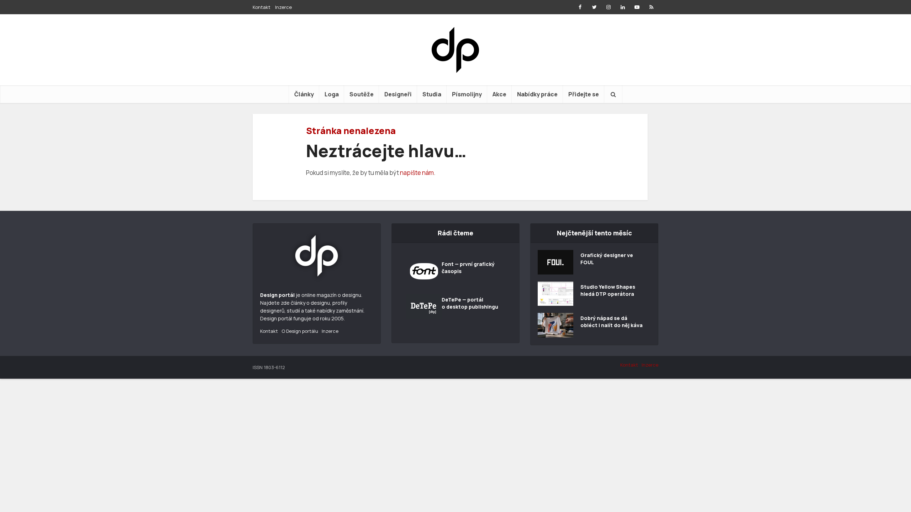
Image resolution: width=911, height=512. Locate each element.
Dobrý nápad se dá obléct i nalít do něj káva (611, 322)
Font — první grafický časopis (468, 267)
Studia (431, 94)
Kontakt (261, 7)
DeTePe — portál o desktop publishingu (470, 303)
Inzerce (283, 7)
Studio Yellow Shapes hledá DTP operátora (607, 290)
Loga (332, 94)
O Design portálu (299, 331)
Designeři (398, 94)
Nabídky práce (537, 94)
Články (304, 94)
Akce (499, 94)
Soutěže (361, 94)
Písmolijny (467, 94)
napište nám (417, 173)
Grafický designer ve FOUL (606, 259)
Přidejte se (583, 94)
